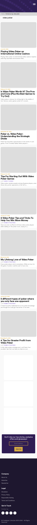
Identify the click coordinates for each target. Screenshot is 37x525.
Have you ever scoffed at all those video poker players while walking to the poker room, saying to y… (17, 225)
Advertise (4, 480)
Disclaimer (4, 492)
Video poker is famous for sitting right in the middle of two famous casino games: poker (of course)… (17, 100)
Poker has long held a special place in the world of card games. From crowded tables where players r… (17, 142)
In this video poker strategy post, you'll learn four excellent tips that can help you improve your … (16, 348)
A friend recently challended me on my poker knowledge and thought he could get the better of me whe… (18, 306)
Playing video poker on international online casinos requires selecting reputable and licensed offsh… (18, 57)
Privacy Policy (5, 494)
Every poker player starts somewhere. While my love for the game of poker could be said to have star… (18, 265)
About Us (4, 477)
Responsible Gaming (7, 497)
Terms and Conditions (8, 500)
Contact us (4, 509)
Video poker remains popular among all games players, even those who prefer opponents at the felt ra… (18, 184)
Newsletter (4, 483)
